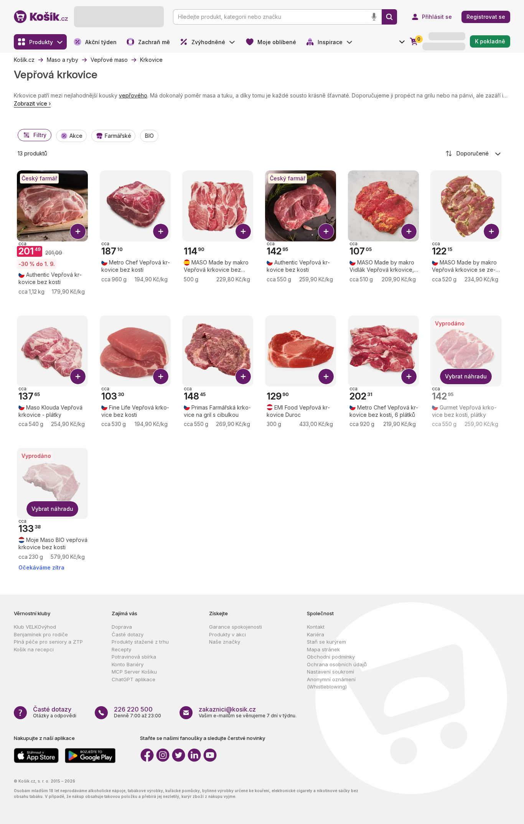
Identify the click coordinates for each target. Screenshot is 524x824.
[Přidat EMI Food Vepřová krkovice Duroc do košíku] (326, 376)
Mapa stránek (323, 649)
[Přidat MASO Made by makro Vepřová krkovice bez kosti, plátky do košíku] (243, 231)
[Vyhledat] (389, 17)
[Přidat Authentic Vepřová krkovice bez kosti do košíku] (326, 231)
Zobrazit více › (32, 103)
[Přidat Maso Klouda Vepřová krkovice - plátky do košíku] (78, 376)
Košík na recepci (34, 649)
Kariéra (315, 634)
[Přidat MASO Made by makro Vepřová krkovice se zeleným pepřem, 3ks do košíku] (491, 231)
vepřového (133, 95)
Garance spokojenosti (235, 627)
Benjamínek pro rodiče (41, 634)
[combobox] (474, 153)
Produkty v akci (227, 634)
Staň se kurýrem (326, 642)
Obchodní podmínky (331, 657)
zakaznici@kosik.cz (227, 709)
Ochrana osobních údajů (337, 664)
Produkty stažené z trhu (140, 642)
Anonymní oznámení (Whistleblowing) (331, 683)
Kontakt (316, 627)
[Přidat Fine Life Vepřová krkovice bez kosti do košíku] (160, 376)
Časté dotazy (127, 634)
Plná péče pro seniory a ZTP (48, 642)
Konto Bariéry (127, 664)
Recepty (121, 649)
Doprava (122, 627)
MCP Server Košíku (134, 672)
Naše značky (224, 642)
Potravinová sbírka (134, 657)
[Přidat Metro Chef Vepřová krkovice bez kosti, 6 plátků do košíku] (409, 376)
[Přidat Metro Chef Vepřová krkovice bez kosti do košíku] (160, 231)
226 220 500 (133, 709)
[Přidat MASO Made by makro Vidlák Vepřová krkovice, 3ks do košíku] (409, 231)
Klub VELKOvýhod (35, 627)
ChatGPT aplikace (133, 679)
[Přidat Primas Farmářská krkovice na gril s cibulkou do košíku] (243, 376)
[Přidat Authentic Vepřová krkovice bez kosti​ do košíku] (78, 231)
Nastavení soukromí (330, 672)
